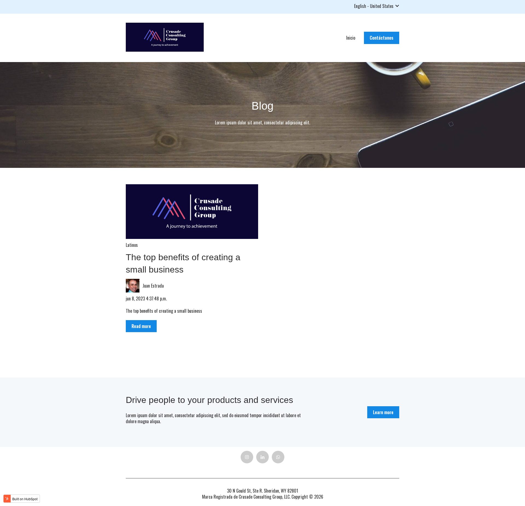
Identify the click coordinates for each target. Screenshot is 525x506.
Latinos (132, 245)
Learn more (383, 412)
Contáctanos (381, 37)
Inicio (350, 38)
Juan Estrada (153, 286)
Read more (141, 326)
